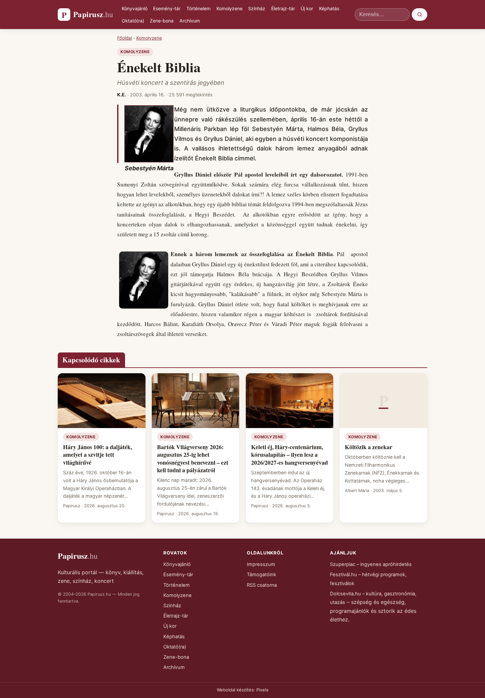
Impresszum (261, 564)
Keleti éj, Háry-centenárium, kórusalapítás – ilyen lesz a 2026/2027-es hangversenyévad (289, 455)
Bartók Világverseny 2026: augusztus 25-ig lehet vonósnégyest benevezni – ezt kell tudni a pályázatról (192, 458)
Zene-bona (162, 20)
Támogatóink (261, 575)
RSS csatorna (262, 585)
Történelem (198, 8)
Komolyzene (229, 8)
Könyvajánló (134, 8)
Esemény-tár (166, 8)
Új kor (307, 8)
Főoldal (124, 38)
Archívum (189, 20)
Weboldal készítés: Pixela (242, 689)
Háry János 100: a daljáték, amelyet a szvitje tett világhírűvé (97, 455)
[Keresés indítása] (419, 14)
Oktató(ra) (133, 20)
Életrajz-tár (283, 8)
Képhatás (329, 8)
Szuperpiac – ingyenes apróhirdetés (371, 564)
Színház (256, 8)
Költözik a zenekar (368, 447)
